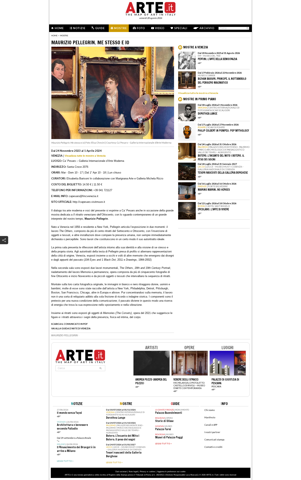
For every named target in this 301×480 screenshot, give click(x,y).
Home (59, 28)
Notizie (79, 28)
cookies (152, 472)
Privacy (143, 472)
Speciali (180, 28)
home (54, 35)
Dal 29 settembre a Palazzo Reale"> (76, 445)
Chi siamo (209, 410)
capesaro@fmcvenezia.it (83, 196)
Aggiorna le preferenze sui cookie (171, 472)
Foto (141, 28)
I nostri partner (212, 432)
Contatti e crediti (213, 447)
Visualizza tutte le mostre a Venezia (85, 155)
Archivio (206, 28)
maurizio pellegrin (64, 335)
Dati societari (121, 472)
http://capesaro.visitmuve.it (89, 201)
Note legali (133, 472)
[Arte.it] (150, 8)
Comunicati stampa (214, 439)
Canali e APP (210, 424)
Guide (100, 28)
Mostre (120, 28)
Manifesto (209, 417)
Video (159, 28)
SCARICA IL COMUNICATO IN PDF (69, 324)
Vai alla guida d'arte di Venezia (71, 328)
